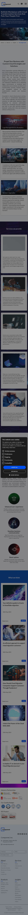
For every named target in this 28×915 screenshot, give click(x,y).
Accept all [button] (15, 467)
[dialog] (14, 457)
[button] (14, 475)
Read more (12, 447)
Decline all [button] (14, 471)
